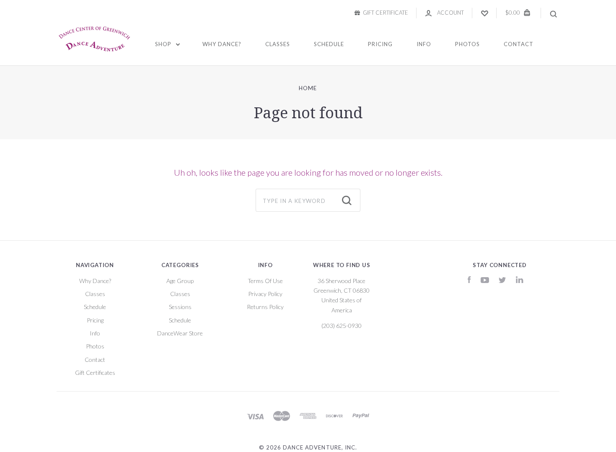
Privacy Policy (265, 293)
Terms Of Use (265, 280)
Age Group (180, 280)
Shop (164, 44)
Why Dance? (221, 44)
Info (424, 44)
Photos (467, 44)
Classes (277, 44)
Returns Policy (265, 306)
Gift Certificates (95, 372)
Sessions (180, 306)
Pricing (380, 44)
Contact (518, 44)
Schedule (329, 44)
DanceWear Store (180, 333)
